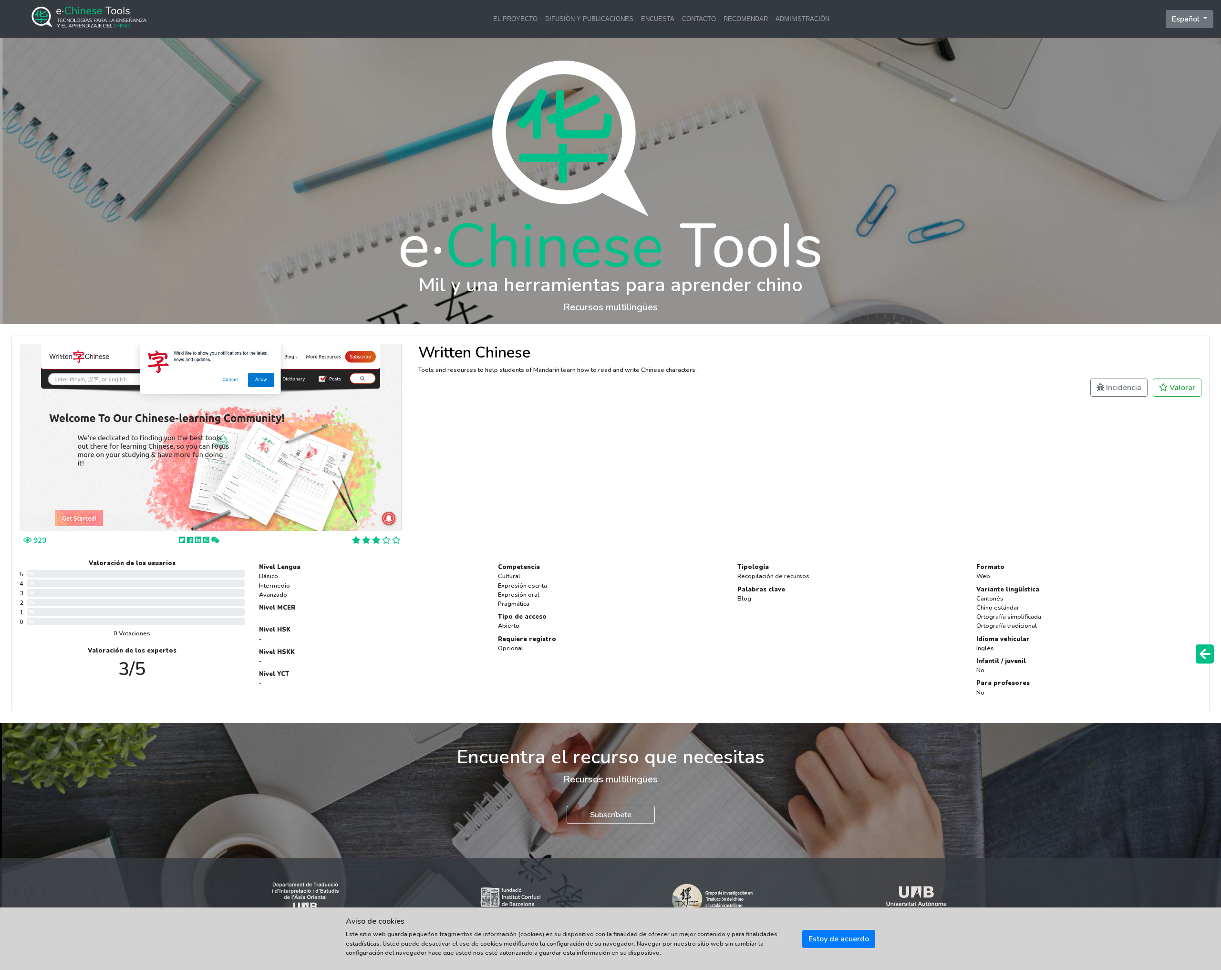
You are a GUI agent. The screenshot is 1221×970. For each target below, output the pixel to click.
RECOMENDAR (746, 18)
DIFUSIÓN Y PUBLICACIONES (589, 18)
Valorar (1181, 387)
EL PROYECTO (515, 18)
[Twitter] (183, 540)
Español (1186, 19)
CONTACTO (699, 18)
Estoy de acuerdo (838, 939)
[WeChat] (215, 540)
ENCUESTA (657, 18)
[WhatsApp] (207, 540)
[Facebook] (191, 540)
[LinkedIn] (199, 540)
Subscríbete (610, 815)
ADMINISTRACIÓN (802, 18)
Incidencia (1122, 387)
